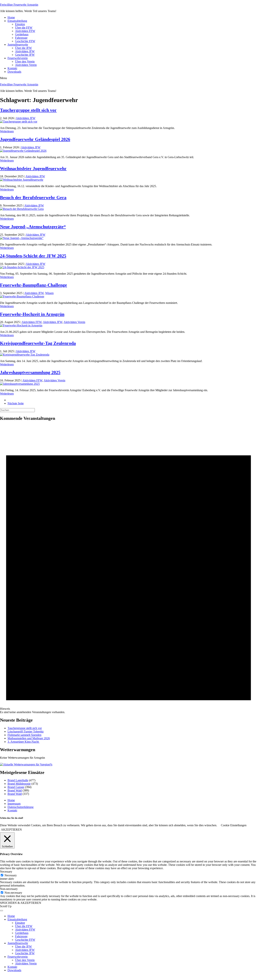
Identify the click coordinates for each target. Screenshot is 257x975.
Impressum (14, 803)
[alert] (128, 569)
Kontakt (12, 68)
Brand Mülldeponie (19, 783)
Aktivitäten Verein (26, 64)
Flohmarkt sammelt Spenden (24, 734)
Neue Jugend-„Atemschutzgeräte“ (33, 226)
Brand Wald (15, 790)
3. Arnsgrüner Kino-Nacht (24, 741)
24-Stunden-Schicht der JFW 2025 (33, 255)
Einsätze (20, 24)
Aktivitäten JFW (25, 51)
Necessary (11, 875)
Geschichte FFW (25, 41)
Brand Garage (16, 787)
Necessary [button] (6, 871)
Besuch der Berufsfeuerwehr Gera (33, 197)
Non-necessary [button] (9, 888)
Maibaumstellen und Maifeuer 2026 (29, 738)
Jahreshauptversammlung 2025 (30, 372)
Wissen (49, 293)
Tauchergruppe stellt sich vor (28, 110)
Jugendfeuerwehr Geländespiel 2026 (35, 139)
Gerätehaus (21, 34)
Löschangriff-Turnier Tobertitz (26, 731)
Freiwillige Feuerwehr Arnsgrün (19, 4)
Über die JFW (23, 48)
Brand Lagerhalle (18, 780)
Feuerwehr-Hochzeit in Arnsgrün (32, 314)
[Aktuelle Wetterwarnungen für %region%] (26, 764)
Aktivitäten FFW (25, 31)
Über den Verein (25, 61)
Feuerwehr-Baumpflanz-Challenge (33, 285)
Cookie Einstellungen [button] (233, 825)
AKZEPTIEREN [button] (11, 829)
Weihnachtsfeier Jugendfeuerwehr (33, 168)
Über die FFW (23, 27)
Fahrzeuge (21, 37)
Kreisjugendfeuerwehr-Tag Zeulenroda (38, 343)
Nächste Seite (16, 403)
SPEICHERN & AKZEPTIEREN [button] (20, 902)
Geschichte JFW (25, 54)
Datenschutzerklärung (20, 807)
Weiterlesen (7, 131)
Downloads (14, 71)
